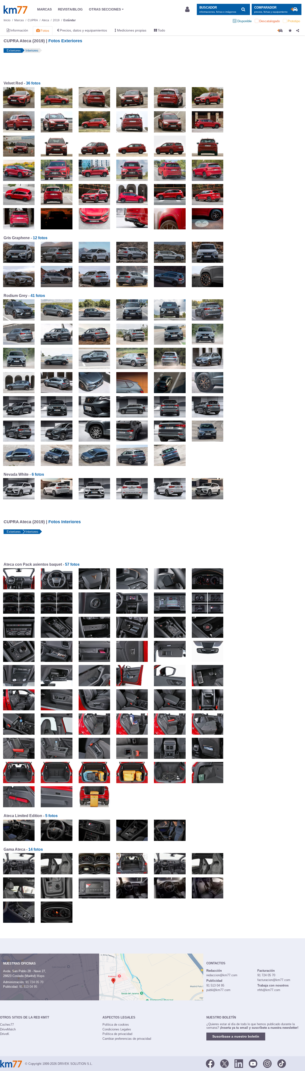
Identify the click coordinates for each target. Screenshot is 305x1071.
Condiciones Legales (116, 1029)
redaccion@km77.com (221, 975)
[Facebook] (210, 1063)
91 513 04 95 (28, 986)
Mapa (40, 976)
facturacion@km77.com (273, 980)
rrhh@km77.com (268, 990)
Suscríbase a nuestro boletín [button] (235, 1036)
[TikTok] (281, 1063)
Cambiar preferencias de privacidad (126, 1038)
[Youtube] (253, 1063)
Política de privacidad (117, 1034)
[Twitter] (224, 1063)
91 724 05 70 (34, 982)
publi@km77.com (218, 990)
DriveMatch (8, 1029)
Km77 (15, 9)
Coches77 (7, 1024)
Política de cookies (115, 1024)
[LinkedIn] (238, 1063)
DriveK (4, 1034)
